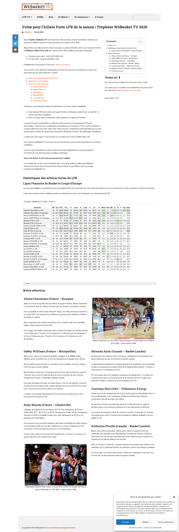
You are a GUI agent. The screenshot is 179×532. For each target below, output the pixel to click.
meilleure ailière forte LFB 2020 (128, 90)
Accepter (125, 522)
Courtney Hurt (38, 98)
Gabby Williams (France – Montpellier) (124, 58)
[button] (174, 497)
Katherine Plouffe (40, 101)
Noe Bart (28, 32)
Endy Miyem (37, 92)
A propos (99, 17)
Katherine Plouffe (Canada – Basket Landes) (127, 68)
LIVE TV (26, 17)
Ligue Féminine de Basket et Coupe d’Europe (127, 51)
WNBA (40, 17)
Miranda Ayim (38, 95)
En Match (63, 17)
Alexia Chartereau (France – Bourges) (124, 56)
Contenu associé (117, 71)
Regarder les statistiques (38, 81)
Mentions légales (61, 528)
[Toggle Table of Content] (139, 42)
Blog (51, 17)
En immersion (81, 17)
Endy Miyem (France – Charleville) (123, 61)
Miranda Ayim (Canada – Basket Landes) (125, 63)
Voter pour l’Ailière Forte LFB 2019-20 (43, 78)
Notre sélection (114, 53)
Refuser (146, 522)
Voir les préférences (166, 522)
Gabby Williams (39, 89)
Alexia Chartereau (40, 87)
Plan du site (49, 528)
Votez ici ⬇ (112, 45)
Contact (72, 528)
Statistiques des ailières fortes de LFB (122, 48)
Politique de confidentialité (153, 527)
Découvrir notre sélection (38, 84)
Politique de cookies (135, 527)
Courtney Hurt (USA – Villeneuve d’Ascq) (125, 66)
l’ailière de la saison (62, 65)
